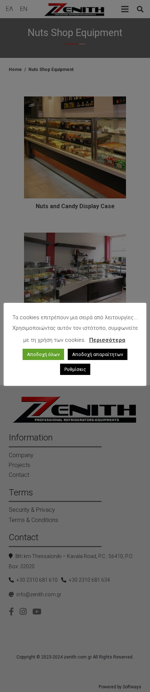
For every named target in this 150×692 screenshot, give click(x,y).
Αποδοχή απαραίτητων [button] (97, 354)
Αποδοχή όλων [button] (43, 354)
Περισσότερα (107, 340)
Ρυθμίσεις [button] (75, 369)
